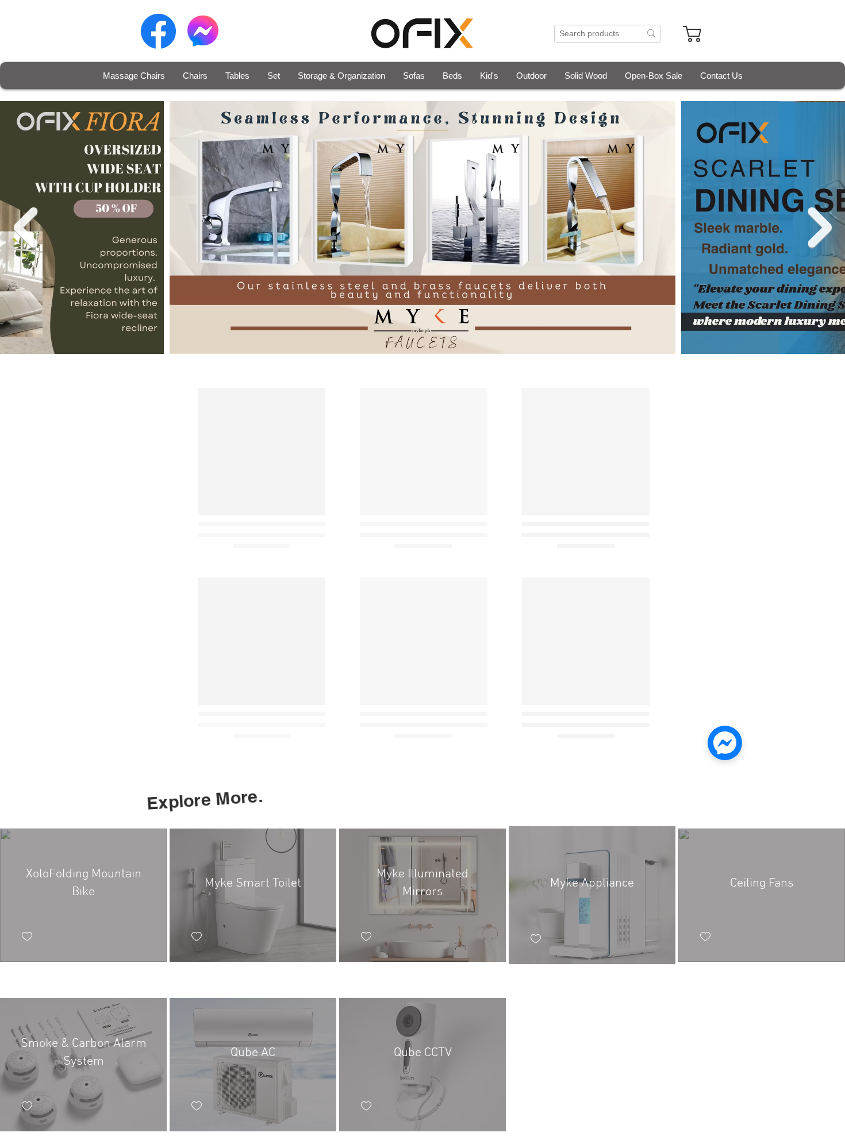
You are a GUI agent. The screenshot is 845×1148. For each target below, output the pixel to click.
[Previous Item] (25, 227)
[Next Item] (820, 227)
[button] (195, 75)
